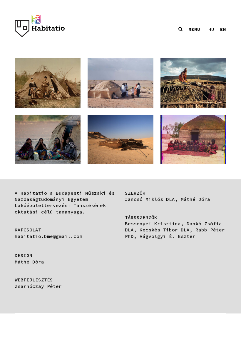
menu (194, 29)
